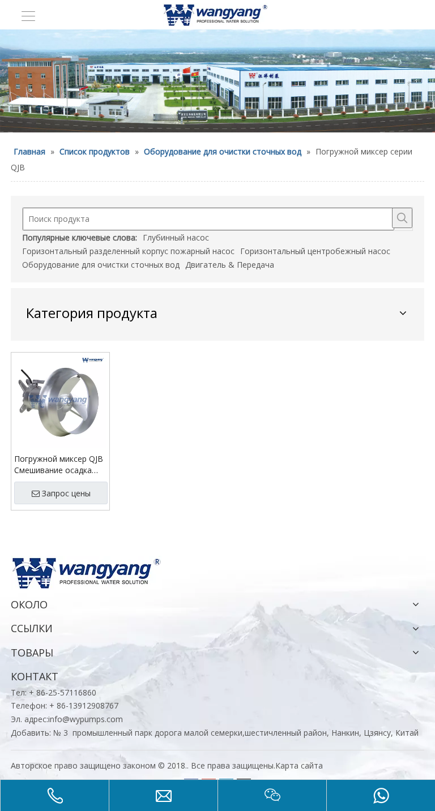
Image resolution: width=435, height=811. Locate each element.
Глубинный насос (176, 237)
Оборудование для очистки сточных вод (101, 264)
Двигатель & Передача (229, 264)
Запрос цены (66, 493)
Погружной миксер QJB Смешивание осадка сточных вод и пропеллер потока (58, 464)
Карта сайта (299, 765)
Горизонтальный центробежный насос (315, 251)
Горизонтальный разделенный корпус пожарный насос (128, 251)
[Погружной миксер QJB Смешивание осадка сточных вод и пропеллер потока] (60, 400)
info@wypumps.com (85, 719)
